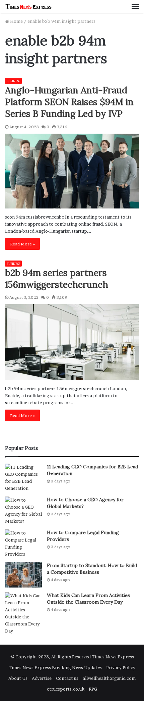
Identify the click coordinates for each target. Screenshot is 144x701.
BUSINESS (13, 81)
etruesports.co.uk (65, 689)
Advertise (42, 678)
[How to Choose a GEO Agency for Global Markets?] (23, 511)
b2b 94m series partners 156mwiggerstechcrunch (56, 278)
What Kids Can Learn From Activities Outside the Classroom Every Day (88, 598)
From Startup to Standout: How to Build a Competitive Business (92, 568)
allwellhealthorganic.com (109, 678)
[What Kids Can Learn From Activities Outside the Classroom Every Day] (23, 613)
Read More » (22, 243)
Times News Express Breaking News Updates (55, 667)
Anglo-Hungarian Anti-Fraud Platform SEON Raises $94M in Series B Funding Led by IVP (69, 101)
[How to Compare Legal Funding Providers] (23, 543)
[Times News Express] (28, 6)
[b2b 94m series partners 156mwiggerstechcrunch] (72, 342)
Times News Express (113, 656)
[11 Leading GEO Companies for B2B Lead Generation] (23, 478)
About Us (17, 678)
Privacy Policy (120, 667)
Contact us (67, 678)
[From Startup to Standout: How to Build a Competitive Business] (23, 575)
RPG (93, 689)
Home (16, 21)
